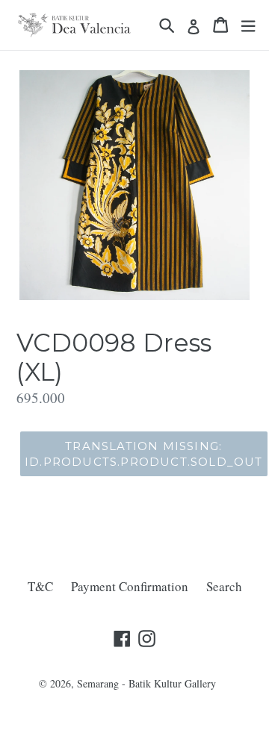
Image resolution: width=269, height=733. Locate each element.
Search (224, 586)
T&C (40, 586)
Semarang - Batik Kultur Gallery (146, 683)
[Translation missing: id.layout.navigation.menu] (248, 25)
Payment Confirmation (129, 586)
